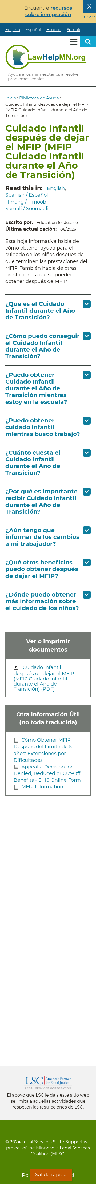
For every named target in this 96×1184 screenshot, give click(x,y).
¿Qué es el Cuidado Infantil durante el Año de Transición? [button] (40, 310)
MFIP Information (42, 787)
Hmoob (53, 29)
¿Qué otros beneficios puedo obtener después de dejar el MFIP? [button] (41, 569)
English (12, 29)
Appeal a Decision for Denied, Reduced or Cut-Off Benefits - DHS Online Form (47, 773)
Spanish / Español (27, 195)
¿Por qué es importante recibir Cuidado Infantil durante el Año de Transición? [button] (41, 501)
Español (33, 29)
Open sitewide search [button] (88, 41)
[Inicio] (46, 56)
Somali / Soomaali (27, 209)
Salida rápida (51, 1175)
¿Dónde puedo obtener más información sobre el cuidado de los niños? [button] (42, 601)
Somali (73, 29)
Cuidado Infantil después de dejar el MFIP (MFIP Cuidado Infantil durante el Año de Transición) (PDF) (44, 678)
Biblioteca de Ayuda (39, 97)
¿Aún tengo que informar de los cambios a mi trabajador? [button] (42, 537)
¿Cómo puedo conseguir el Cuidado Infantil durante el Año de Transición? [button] (42, 346)
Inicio (10, 97)
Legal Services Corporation (48, 1082)
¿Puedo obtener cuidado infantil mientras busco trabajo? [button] (42, 427)
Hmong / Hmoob (26, 202)
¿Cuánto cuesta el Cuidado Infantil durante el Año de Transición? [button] (33, 462)
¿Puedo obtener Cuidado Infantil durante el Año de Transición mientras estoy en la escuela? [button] (36, 388)
